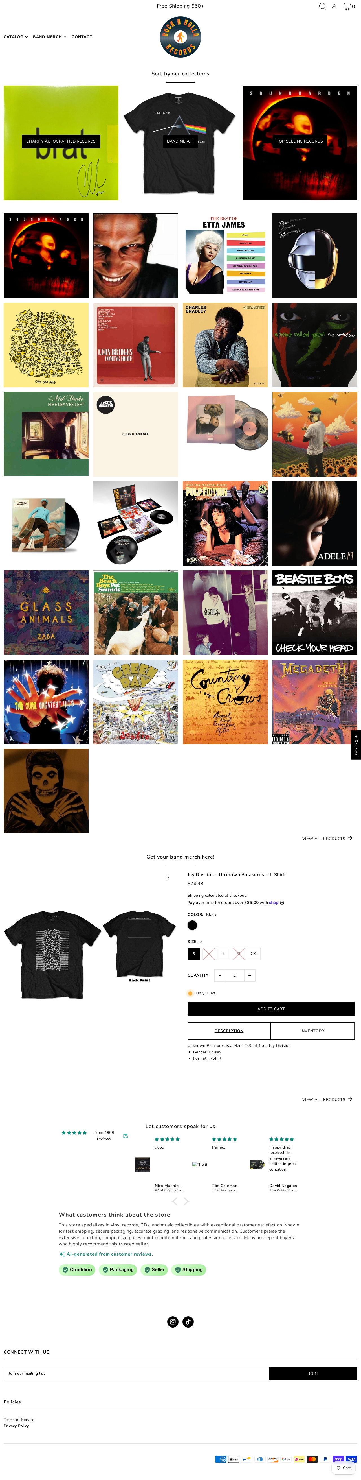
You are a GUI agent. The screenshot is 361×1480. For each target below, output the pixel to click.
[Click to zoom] (167, 878)
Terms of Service (19, 1419)
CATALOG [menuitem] (13, 37)
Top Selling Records (300, 141)
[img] (74, 1133)
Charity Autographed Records (61, 141)
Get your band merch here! (180, 856)
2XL (254, 953)
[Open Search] (322, 6)
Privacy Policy (16, 1426)
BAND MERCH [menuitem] (47, 37)
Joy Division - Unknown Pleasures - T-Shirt (236, 875)
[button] (176, 1201)
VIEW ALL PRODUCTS (323, 838)
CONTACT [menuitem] (82, 37)
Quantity (198, 975)
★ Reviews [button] (356, 745)
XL (239, 953)
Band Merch (180, 141)
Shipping (196, 895)
